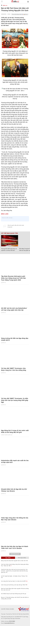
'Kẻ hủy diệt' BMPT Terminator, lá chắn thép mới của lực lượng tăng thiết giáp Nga (14, 400)
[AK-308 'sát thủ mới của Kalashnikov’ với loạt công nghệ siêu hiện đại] (15, 296)
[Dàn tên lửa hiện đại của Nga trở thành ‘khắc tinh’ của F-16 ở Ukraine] (15, 535)
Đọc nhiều (8, 557)
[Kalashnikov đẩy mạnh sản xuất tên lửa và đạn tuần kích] (15, 449)
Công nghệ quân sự (6, 434)
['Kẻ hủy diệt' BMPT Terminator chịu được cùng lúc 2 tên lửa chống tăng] (15, 357)
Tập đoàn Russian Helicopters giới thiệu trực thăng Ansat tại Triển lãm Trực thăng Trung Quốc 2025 (13, 278)
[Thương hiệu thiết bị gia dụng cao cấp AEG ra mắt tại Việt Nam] (9, 240)
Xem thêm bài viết (15, 554)
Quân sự (5, 5)
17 (11, 565)
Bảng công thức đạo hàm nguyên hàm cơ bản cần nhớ (14, 560)
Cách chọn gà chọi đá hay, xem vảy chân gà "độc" (13, 584)
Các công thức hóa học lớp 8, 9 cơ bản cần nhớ (12, 581)
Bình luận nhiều (22, 557)
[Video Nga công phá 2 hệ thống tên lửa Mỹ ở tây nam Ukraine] (15, 506)
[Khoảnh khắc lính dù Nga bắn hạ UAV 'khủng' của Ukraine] (15, 477)
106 (26, 581)
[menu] (1, 1)
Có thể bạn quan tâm (9, 233)
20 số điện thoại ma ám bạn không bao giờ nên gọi (13, 593)
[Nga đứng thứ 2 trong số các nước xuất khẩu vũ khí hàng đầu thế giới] (15, 419)
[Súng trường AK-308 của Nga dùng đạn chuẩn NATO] (15, 326)
